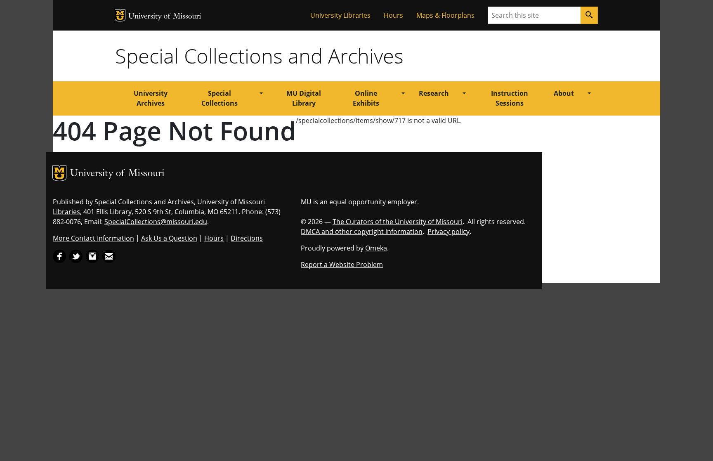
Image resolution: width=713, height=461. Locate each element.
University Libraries (340, 15)
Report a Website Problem (342, 264)
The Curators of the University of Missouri (398, 221)
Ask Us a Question (169, 238)
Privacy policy (448, 231)
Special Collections (219, 98)
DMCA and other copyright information (362, 231)
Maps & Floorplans (445, 15)
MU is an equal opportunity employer (359, 201)
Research (434, 93)
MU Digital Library (303, 98)
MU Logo (120, 15)
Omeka (376, 248)
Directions (247, 238)
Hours (393, 15)
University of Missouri (164, 16)
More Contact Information (93, 238)
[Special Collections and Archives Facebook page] (59, 255)
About (564, 93)
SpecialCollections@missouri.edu (155, 221)
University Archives (151, 98)
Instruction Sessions (509, 98)
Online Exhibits (366, 98)
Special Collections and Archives (259, 55)
